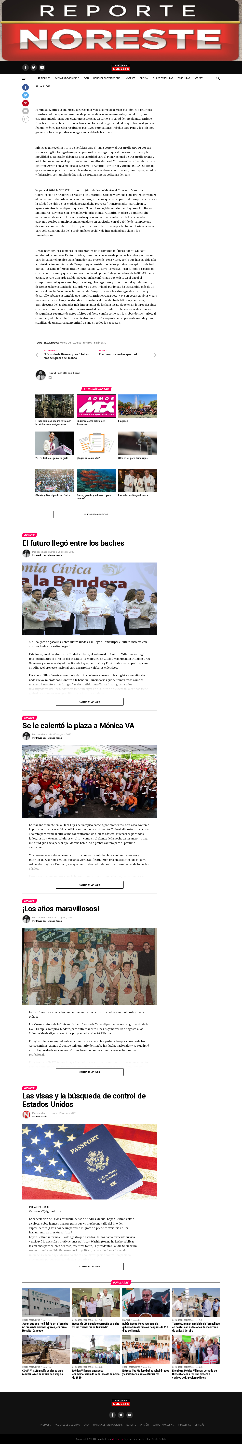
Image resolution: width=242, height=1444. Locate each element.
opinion (88, 343)
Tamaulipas (184, 78)
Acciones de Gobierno (67, 78)
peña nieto (100, 343)
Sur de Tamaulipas (163, 78)
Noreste (130, 78)
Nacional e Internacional (107, 78)
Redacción (41, 1116)
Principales (44, 78)
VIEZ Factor (117, 1439)
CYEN (86, 78)
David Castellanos (71, 343)
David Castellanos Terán (64, 373)
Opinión (144, 78)
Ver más (199, 78)
